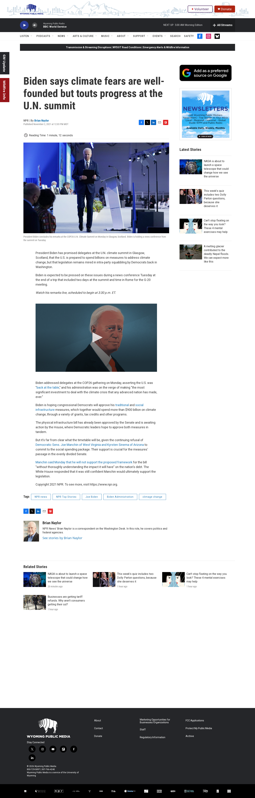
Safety (189, 36)
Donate (226, 9)
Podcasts (43, 36)
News (61, 36)
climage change (152, 496)
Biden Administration (120, 496)
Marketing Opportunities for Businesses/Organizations (155, 721)
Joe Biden (92, 496)
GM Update (4, 63)
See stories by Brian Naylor (62, 538)
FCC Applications (195, 720)
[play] (24, 25)
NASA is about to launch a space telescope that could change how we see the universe (216, 169)
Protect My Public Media (199, 728)
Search (175, 36)
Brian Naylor (41, 120)
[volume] (35, 25)
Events (158, 36)
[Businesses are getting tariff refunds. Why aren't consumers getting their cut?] (34, 602)
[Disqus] (127, 661)
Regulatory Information (152, 737)
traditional (122, 405)
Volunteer (201, 9)
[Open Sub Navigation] (31, 36)
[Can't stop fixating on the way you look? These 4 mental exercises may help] (191, 226)
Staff (143, 729)
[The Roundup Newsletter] (205, 114)
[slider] (40, 25)
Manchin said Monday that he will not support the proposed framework (84, 462)
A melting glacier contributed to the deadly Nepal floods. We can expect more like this (216, 254)
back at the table (48, 387)
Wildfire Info (4, 90)
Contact (98, 728)
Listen (24, 36)
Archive (190, 736)
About (121, 36)
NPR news (41, 496)
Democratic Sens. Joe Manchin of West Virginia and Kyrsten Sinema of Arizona (90, 445)
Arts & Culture (83, 36)
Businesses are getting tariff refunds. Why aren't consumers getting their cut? (66, 600)
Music (105, 36)
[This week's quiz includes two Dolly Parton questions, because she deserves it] (191, 196)
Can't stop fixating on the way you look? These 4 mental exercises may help (206, 577)
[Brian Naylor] (31, 531)
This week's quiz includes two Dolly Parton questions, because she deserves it (215, 198)
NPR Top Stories (66, 496)
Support (139, 36)
